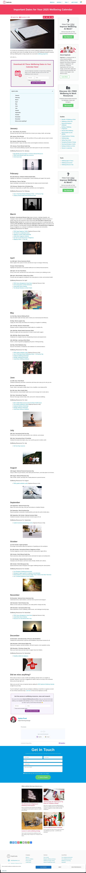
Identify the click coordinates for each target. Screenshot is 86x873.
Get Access (68, 105)
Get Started (68, 37)
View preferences (76, 867)
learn (66, 2)
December (18, 119)
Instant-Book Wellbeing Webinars (21, 359)
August (17, 110)
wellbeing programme (43, 53)
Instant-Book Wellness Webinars (21, 409)
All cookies (43, 867)
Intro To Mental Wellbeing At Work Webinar (23, 576)
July (16, 108)
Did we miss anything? (21, 121)
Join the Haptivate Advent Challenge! (53, 827)
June (16, 106)
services (59, 2)
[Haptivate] (7, 2)
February (17, 97)
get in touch (75, 2)
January (17, 95)
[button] (44, 17)
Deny (60, 867)
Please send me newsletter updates (35, 80)
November (18, 116)
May (16, 104)
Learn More (65, 76)
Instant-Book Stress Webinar (20, 617)
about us (52, 2)
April (16, 101)
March (16, 99)
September (18, 112)
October (17, 114)
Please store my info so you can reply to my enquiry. (37, 773)
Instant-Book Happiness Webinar (21, 236)
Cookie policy (4, 870)
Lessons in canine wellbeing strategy (31, 831)
